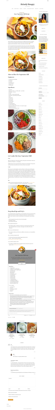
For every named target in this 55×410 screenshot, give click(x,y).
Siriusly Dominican (41, 74)
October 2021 (40, 112)
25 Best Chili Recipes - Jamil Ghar (14, 360)
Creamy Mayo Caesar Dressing (21, 335)
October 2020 (40, 130)
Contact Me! (36, 8)
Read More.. (46, 25)
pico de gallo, (30, 182)
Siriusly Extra (40, 76)
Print (22, 263)
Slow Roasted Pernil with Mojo (42, 63)
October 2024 (40, 104)
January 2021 (40, 125)
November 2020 (41, 128)
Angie (24, 15)
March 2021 (40, 122)
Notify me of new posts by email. (13, 396)
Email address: (41, 94)
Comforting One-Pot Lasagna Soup (43, 67)
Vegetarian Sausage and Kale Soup (14, 370)
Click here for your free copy (43, 55)
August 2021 (40, 115)
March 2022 (40, 109)
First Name (40, 88)
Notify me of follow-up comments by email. (15, 394)
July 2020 (40, 134)
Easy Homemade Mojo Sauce (42, 64)
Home (12, 8)
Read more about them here (18, 244)
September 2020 (41, 131)
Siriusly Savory (22, 12)
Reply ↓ (35, 367)
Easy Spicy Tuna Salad (41, 66)
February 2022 (40, 111)
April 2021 (40, 120)
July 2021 (40, 117)
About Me (25, 8)
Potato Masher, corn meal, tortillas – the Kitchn (15, 239)
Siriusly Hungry (27, 4)
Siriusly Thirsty (41, 82)
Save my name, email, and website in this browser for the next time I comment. (20, 390)
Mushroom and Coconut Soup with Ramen (11, 336)
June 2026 (40, 103)
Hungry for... (41, 91)
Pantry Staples (16, 8)
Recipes (21, 8)
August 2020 (40, 133)
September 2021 (41, 114)
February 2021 (40, 123)
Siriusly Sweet (40, 81)
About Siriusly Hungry (30, 8)
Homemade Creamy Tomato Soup (32, 335)
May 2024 (40, 106)
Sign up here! (41, 8)
